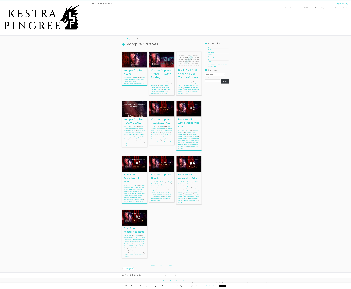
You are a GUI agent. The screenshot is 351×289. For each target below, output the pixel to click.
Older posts (128, 269)
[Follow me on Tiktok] (99, 3)
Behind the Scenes (189, 184)
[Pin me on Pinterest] (106, 3)
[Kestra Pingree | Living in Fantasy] (40, 17)
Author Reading (160, 83)
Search (207, 78)
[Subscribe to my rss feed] (112, 3)
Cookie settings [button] (211, 286)
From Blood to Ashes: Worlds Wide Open (188, 123)
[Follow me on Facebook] (101, 3)
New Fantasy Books (163, 135)
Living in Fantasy (165, 133)
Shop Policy (172, 280)
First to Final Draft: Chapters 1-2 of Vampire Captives (188, 74)
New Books (154, 135)
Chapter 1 (168, 83)
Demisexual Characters (139, 239)
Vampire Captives (139, 83)
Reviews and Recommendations (217, 64)
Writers (186, 93)
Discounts (211, 52)
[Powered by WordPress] (175, 274)
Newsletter (288, 8)
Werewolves (133, 145)
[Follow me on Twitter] (109, 3)
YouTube (164, 93)
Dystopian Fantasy (161, 128)
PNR (138, 141)
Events (210, 54)
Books (298, 8)
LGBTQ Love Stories (134, 246)
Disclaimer (185, 280)
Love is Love (188, 142)
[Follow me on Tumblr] (104, 3)
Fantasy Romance (193, 136)
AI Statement (166, 280)
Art (329, 8)
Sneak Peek (167, 196)
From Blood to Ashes (134, 79)
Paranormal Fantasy (134, 139)
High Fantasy (166, 89)
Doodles (127, 241)
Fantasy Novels (187, 188)
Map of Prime (133, 197)
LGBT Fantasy (133, 81)
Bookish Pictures (133, 128)
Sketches (131, 252)
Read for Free (159, 196)
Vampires (181, 93)
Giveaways (211, 57)
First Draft (180, 87)
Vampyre (180, 202)
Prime (131, 83)
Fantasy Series (139, 133)
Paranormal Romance (130, 141)
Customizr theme (190, 275)
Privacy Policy (179, 280)
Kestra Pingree (164, 275)
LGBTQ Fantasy (163, 91)
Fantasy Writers (165, 87)
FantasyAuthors (164, 188)
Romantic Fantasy (156, 139)
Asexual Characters (129, 237)
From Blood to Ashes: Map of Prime (131, 178)
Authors (180, 83)
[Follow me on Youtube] (93, 3)
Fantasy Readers (155, 87)
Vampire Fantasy (139, 143)
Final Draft (196, 85)
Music (337, 8)
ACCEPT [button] (222, 286)
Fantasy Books (141, 130)
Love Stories (131, 248)
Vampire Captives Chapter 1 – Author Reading (161, 74)
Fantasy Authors (163, 85)
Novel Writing (187, 89)
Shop (316, 8)
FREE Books (307, 8)
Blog (322, 8)
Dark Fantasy (154, 85)
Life (209, 59)
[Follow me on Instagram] (96, 3)
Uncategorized (212, 66)
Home (124, 39)
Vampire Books (166, 139)
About (345, 8)
